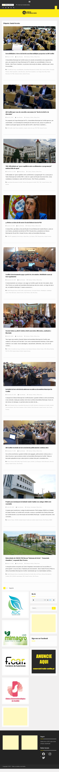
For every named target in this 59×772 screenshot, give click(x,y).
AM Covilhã (9, 128)
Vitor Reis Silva (33, 292)
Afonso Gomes (10, 461)
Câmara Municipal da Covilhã (29, 182)
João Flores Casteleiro (31, 71)
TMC (40, 182)
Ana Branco (23, 349)
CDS (41, 69)
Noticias (28, 56)
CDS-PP (9, 236)
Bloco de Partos (37, 574)
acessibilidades (20, 69)
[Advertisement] (44, 623)
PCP (36, 128)
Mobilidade (43, 290)
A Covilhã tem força (11, 69)
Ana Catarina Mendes (31, 349)
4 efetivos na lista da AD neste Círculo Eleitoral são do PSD (24, 222)
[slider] (39, 600)
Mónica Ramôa (50, 349)
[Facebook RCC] (3, 8)
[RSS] (11, 8)
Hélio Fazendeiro (14, 71)
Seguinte (11, 588)
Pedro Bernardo (12, 292)
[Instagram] (6, 8)
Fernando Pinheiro (36, 290)
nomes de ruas (30, 128)
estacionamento (27, 290)
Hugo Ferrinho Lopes (25, 461)
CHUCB (16, 519)
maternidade (19, 576)
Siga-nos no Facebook (40, 638)
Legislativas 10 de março (17, 236)
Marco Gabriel (27, 407)
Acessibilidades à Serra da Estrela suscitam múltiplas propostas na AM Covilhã (30, 53)
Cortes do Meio (45, 69)
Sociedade (33, 507)
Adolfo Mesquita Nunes (12, 290)
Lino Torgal (38, 71)
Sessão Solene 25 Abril (17, 351)
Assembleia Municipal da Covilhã (31, 69)
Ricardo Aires (41, 236)
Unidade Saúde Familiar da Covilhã (27, 519)
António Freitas (40, 349)
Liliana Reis (26, 236)
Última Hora (37, 56)
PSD (13, 73)
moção (25, 128)
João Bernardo (21, 71)
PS (11, 73)
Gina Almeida (20, 56)
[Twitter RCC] (8, 8)
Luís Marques (38, 461)
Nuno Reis (44, 71)
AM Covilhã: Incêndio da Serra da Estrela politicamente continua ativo (27, 448)
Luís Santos (32, 236)
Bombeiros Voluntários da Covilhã (41, 405)
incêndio (32, 461)
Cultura (29, 171)
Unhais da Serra (18, 73)
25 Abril (9, 349)
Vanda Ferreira (26, 73)
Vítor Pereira (27, 292)
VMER (50, 519)
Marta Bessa (22, 171)
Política (32, 56)
